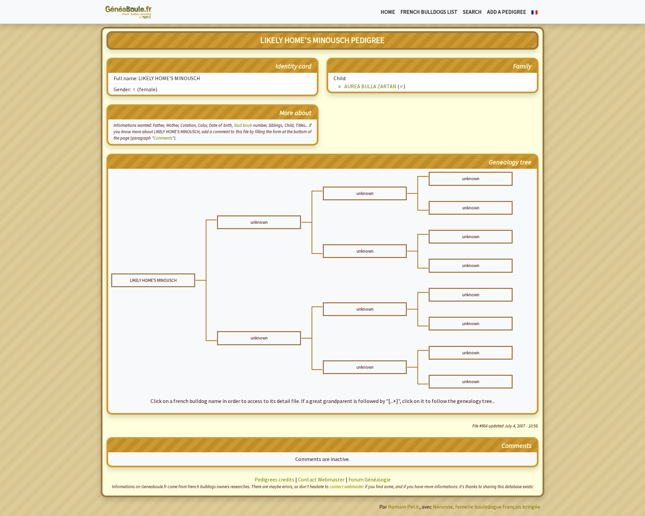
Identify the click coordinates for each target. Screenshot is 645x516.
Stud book (243, 125)
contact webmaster (347, 486)
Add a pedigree (506, 11)
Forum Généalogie (369, 479)
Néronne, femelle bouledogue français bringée (486, 506)
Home (388, 11)
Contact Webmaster (321, 479)
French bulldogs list (429, 11)
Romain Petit (403, 506)
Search (472, 11)
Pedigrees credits (274, 479)
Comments (163, 138)
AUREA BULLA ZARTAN (370, 86)
